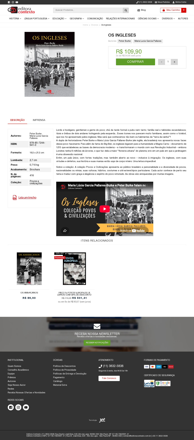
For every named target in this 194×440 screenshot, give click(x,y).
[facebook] (9, 2)
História (14, 19)
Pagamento (59, 378)
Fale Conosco (109, 378)
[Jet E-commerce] (97, 421)
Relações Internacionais (120, 19)
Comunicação (95, 19)
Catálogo (57, 381)
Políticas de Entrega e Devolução (69, 374)
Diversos (167, 19)
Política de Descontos (64, 366)
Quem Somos (14, 366)
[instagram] (13, 2)
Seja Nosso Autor (17, 385)
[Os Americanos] (29, 268)
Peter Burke (125, 41)
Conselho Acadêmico (18, 370)
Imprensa (39, 120)
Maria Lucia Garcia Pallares (148, 41)
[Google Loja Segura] (163, 384)
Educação (59, 19)
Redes (11, 389)
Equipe (11, 374)
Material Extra (60, 385)
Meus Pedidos (164, 2)
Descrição (17, 120)
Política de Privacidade (64, 370)
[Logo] (21, 13)
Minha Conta (181, 2)
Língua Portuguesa (36, 19)
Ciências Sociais (147, 19)
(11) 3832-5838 (145, 2)
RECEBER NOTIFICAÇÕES (97, 343)
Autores (183, 19)
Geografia (76, 19)
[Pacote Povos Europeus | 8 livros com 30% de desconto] (74, 268)
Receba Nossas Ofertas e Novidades (26, 393)
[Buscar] (126, 10)
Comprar (135, 62)
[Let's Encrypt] (149, 384)
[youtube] (17, 2)
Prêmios (12, 378)
